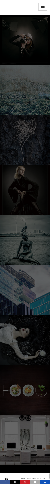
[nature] (25, 140)
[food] (25, 390)
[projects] (25, 340)
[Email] (35, 482)
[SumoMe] (45, 482)
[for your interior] (25, 440)
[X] (15, 482)
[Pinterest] (25, 482)
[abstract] (25, 90)
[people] (25, 190)
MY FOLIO (7, 7)
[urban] (25, 290)
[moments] (25, 240)
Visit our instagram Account (10, 478)
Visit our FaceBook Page (17, 478)
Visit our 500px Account (6, 478)
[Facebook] (5, 482)
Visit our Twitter (14, 478)
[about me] (25, 40)
